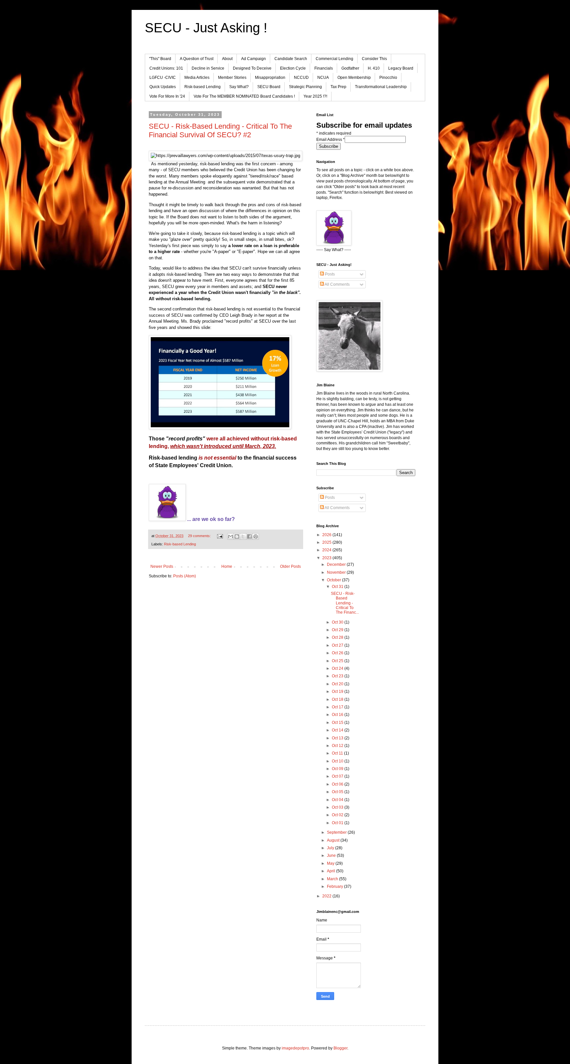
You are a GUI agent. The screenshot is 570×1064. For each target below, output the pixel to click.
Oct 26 (338, 653)
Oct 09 (338, 768)
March (333, 879)
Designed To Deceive (252, 68)
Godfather (350, 68)
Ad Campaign (253, 58)
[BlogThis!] (237, 536)
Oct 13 (338, 738)
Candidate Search (290, 58)
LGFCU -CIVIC (162, 77)
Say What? (239, 86)
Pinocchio (388, 77)
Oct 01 (338, 823)
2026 (327, 534)
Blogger (340, 1048)
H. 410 (374, 68)
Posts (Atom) (184, 576)
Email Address (330, 139)
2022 (327, 896)
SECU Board (268, 86)
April (331, 871)
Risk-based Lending (202, 86)
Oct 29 (338, 630)
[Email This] (230, 536)
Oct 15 (338, 722)
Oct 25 (338, 661)
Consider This (374, 58)
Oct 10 (338, 761)
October (334, 580)
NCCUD (301, 77)
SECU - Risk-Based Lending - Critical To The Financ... (345, 603)
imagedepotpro (295, 1048)
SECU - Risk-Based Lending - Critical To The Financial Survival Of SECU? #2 (220, 130)
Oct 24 (338, 668)
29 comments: (200, 536)
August (333, 840)
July (331, 848)
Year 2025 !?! (315, 96)
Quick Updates (162, 86)
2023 (327, 558)
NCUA (323, 77)
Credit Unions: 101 (166, 68)
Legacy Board (400, 68)
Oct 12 (338, 745)
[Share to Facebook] (249, 536)
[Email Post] (219, 536)
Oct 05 (338, 792)
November (337, 572)
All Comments (337, 284)
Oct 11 (338, 753)
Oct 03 (338, 807)
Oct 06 (338, 784)
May (331, 863)
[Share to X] (243, 536)
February (335, 886)
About (227, 58)
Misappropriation (270, 77)
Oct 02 (338, 815)
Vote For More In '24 (167, 96)
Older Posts (290, 566)
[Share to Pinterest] (255, 536)
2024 (327, 550)
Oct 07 (338, 776)
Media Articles (196, 77)
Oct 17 (338, 707)
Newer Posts (161, 566)
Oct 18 (338, 699)
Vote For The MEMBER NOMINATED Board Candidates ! (244, 96)
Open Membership (354, 77)
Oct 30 (338, 622)
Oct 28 (338, 637)
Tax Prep (338, 86)
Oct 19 (338, 691)
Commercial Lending (334, 58)
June (332, 855)
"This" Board (160, 58)
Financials (323, 68)
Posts (329, 274)
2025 (327, 542)
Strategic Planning (305, 86)
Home (226, 566)
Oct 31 (338, 586)
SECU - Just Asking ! (206, 27)
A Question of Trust (196, 58)
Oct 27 (338, 645)
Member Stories (232, 77)
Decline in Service (208, 68)
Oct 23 (338, 676)
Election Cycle (293, 68)
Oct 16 (338, 714)
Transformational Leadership (381, 86)
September (337, 832)
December (337, 564)
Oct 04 (338, 799)
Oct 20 (338, 684)
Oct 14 (338, 730)
